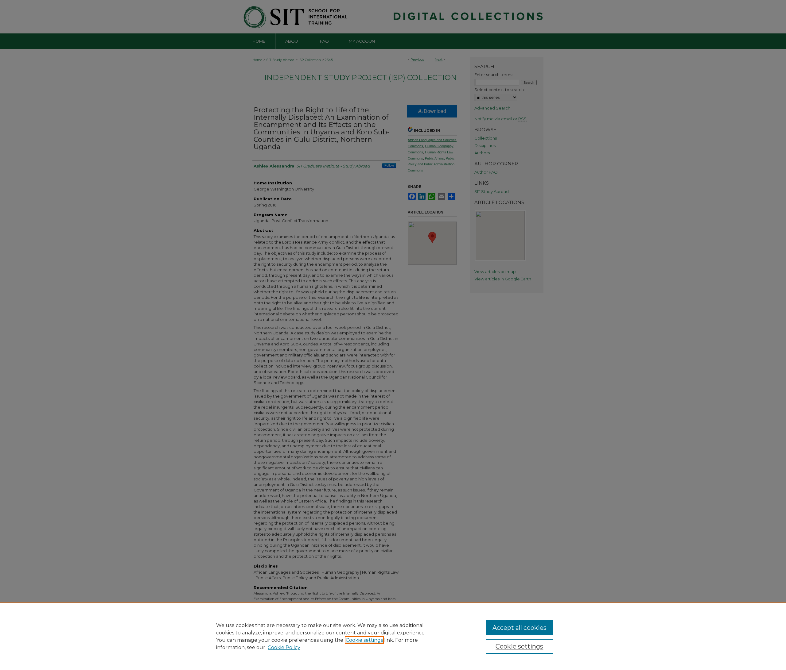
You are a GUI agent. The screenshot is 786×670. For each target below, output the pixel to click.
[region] (393, 636)
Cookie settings (364, 640)
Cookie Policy (284, 647)
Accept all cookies (519, 627)
